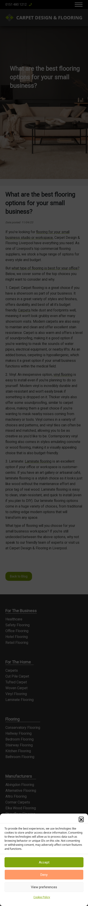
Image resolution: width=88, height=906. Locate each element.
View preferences (44, 887)
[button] (81, 819)
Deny (44, 875)
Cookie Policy (41, 897)
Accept (44, 862)
